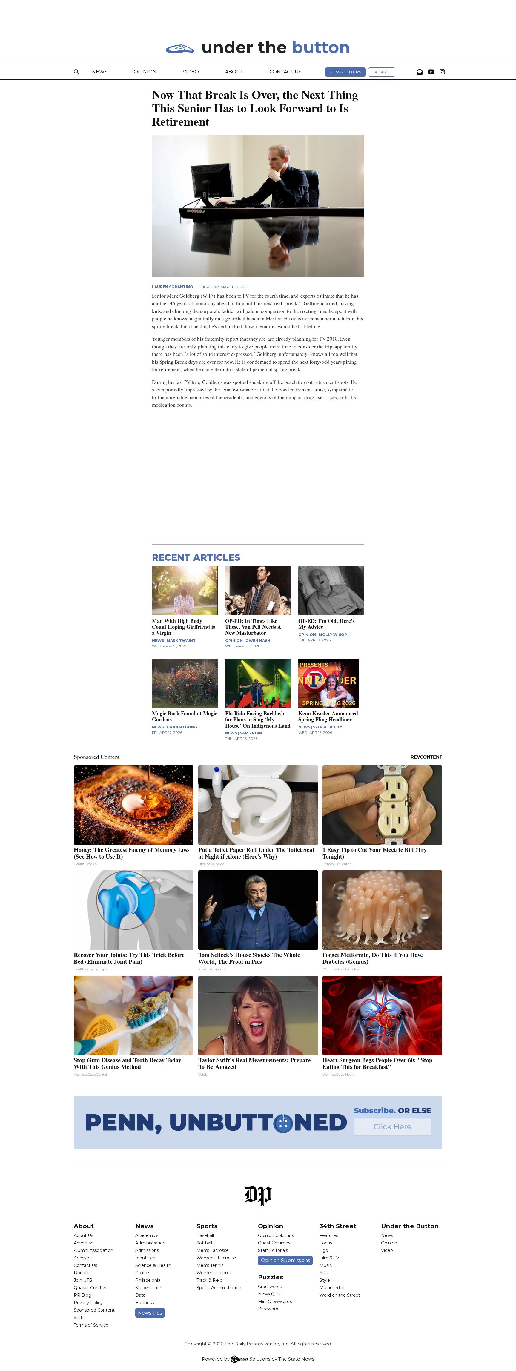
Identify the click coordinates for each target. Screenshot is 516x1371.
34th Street (338, 1226)
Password (268, 1309)
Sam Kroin (251, 733)
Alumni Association (93, 1250)
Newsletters (345, 72)
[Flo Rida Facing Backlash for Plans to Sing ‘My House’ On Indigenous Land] (258, 683)
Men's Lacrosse (212, 1250)
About (234, 72)
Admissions (147, 1250)
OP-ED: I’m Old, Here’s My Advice (326, 624)
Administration (150, 1243)
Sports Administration (218, 1287)
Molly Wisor (333, 634)
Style (325, 1280)
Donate (381, 72)
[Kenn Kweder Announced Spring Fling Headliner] (331, 683)
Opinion (145, 72)
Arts (324, 1272)
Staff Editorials (273, 1250)
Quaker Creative (91, 1287)
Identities (145, 1258)
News (100, 72)
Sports (207, 1226)
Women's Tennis (213, 1272)
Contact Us (286, 72)
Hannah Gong (182, 727)
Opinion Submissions (285, 1260)
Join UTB (83, 1280)
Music (326, 1265)
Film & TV (329, 1258)
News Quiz (269, 1294)
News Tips (150, 1313)
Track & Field (209, 1280)
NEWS (158, 640)
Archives (82, 1258)
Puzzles (270, 1277)
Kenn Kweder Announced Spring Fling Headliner (328, 716)
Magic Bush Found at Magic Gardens (184, 716)
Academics (146, 1235)
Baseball (205, 1235)
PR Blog (82, 1295)
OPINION (234, 640)
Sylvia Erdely (327, 727)
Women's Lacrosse (216, 1258)
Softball (204, 1243)
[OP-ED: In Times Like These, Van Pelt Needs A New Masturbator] (258, 590)
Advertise (83, 1243)
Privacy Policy (88, 1302)
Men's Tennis (209, 1265)
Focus (326, 1243)
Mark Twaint (181, 640)
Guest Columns (274, 1243)
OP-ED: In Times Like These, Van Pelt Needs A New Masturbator (253, 627)
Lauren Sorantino (172, 287)
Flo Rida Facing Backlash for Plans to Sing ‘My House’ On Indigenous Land (258, 719)
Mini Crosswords (275, 1301)
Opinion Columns (276, 1235)
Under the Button (410, 1226)
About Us (83, 1235)
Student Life (148, 1287)
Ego (324, 1250)
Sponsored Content (94, 1310)
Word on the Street (340, 1295)
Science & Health (153, 1265)
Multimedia (331, 1287)
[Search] (76, 72)
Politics (142, 1272)
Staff (79, 1317)
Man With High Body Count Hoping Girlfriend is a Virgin (183, 627)
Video (191, 72)
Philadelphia (147, 1280)
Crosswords (270, 1286)
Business (144, 1302)
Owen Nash (257, 640)
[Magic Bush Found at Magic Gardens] (185, 683)
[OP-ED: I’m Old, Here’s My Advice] (331, 590)
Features (329, 1235)
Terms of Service (91, 1325)
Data (140, 1295)
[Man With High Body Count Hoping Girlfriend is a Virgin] (185, 590)
